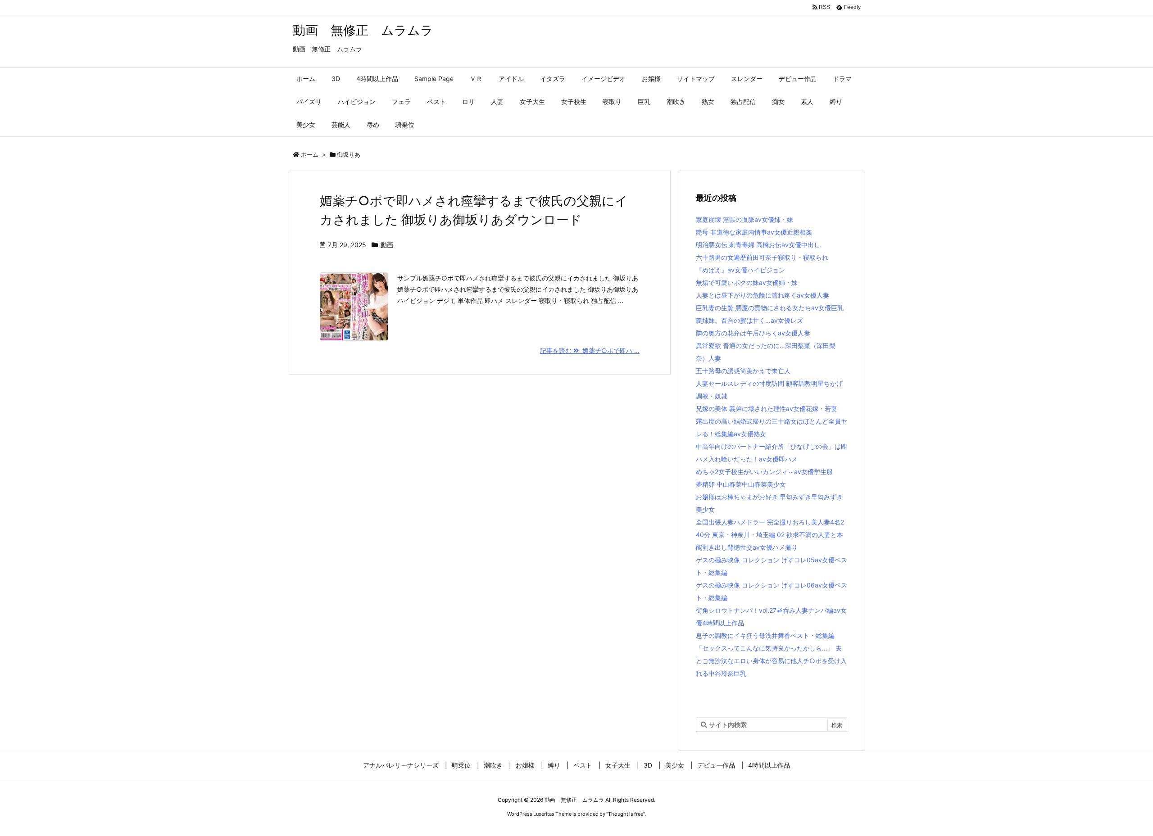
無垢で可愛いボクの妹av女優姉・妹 (747, 282)
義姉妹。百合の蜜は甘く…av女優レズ (749, 320)
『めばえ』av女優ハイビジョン (740, 270)
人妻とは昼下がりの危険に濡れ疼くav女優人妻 (762, 295)
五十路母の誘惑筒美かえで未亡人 (743, 371)
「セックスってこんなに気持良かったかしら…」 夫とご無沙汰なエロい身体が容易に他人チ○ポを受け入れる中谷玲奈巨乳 (771, 660)
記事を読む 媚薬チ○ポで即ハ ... (590, 350)
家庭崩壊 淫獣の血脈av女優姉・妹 (744, 219)
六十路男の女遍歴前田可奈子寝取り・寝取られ (762, 257)
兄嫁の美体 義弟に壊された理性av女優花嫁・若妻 (766, 408)
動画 (387, 245)
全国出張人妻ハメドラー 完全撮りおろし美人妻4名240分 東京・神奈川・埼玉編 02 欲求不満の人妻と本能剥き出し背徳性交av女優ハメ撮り (770, 534)
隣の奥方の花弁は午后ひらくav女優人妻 (753, 333)
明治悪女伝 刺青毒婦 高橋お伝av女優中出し (758, 245)
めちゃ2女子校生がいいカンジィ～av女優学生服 (764, 471)
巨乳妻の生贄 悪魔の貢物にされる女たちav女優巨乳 (770, 308)
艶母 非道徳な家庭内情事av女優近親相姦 (754, 232)
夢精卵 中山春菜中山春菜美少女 (741, 484)
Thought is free (625, 814)
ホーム (309, 154)
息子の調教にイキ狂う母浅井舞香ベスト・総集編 (765, 635)
